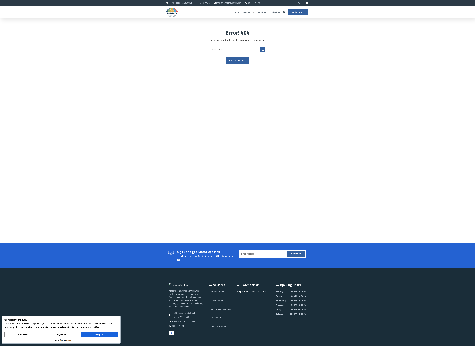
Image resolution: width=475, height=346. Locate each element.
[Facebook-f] (307, 3)
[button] (284, 12)
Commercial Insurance (221, 309)
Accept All (99, 334)
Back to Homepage (237, 61)
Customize (23, 334)
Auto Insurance (217, 291)
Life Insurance (217, 317)
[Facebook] (171, 333)
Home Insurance (218, 300)
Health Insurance (218, 326)
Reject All (61, 334)
